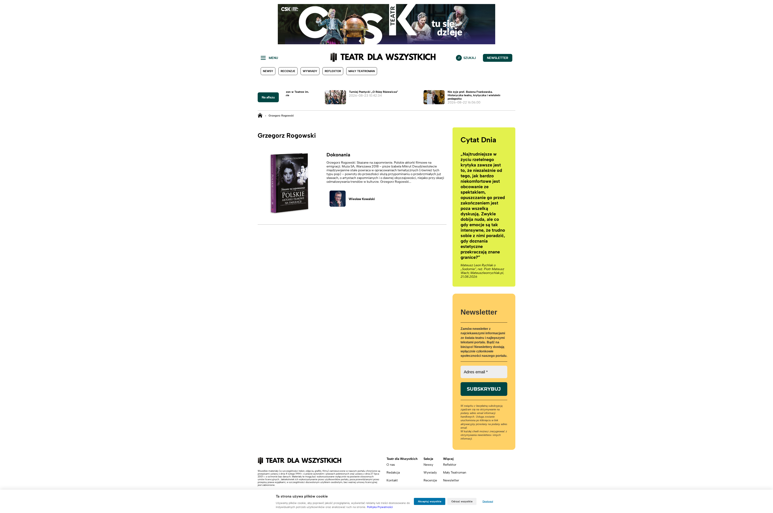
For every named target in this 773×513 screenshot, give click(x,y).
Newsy (268, 71)
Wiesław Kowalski (362, 199)
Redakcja (393, 472)
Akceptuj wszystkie (429, 501)
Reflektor (333, 71)
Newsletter (497, 58)
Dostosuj (488, 501)
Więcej (448, 459)
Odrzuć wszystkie (461, 501)
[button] (6, 24)
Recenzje (288, 71)
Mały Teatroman (361, 71)
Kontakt (392, 480)
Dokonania (338, 155)
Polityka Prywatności (380, 507)
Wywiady (310, 71)
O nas (390, 465)
